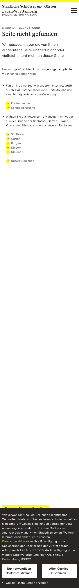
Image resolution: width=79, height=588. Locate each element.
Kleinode (17, 152)
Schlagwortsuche (23, 107)
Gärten (15, 138)
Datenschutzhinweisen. (18, 541)
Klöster (16, 147)
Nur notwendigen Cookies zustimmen (19, 571)
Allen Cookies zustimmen (58, 571)
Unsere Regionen (22, 161)
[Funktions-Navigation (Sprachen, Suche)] (74, 11)
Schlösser (17, 134)
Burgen (16, 143)
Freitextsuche (20, 103)
